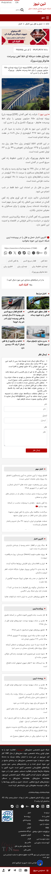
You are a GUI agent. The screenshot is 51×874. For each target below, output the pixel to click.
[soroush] (28, 253)
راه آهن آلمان (13, 260)
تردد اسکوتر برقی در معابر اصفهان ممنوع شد (27, 736)
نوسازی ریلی (22, 266)
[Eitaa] (27, 806)
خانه (47, 23)
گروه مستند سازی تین (41, 842)
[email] (32, 806)
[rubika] (33, 253)
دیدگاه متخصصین (24, 831)
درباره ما (46, 813)
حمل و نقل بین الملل (33, 23)
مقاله (29, 824)
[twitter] (14, 253)
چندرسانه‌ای (27, 820)
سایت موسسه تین (43, 839)
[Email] (25, 871)
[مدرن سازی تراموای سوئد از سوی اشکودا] (38, 332)
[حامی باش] (3, 871)
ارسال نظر (36, 450)
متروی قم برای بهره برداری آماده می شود (29, 703)
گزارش (29, 827)
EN (16, 2)
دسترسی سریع (39, 870)
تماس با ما (45, 816)
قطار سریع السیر (29, 260)
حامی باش (27, 850)
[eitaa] (39, 253)
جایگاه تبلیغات (44, 820)
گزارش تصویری (26, 835)
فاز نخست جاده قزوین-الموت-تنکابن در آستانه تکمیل (24, 615)
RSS (47, 828)
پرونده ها (27, 816)
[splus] (17, 806)
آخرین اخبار (38, 538)
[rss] (47, 806)
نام (45, 404)
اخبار (20, 23)
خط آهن (44, 260)
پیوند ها (46, 835)
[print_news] (45, 253)
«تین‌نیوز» (20, 749)
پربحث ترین (38, 678)
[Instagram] (20, 871)
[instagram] (42, 806)
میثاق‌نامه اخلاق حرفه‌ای (41, 831)
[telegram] (19, 253)
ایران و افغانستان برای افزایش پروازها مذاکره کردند (25, 563)
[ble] (24, 253)
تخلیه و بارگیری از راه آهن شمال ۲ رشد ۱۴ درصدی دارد (13, 344)
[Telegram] (14, 871)
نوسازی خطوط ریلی (39, 266)
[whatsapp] (5, 253)
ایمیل (44, 415)
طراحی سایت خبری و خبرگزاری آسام (24, 863)
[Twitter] (9, 871)
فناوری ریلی (8, 266)
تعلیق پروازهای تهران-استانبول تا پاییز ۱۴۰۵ (28, 630)
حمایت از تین (44, 824)
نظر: (45, 427)
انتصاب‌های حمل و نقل (23, 846)
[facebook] (10, 253)
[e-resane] (7, 816)
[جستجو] (22, 9)
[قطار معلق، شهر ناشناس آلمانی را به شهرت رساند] (38, 303)
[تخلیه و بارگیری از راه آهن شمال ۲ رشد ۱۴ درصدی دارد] (13, 332)
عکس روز (28, 842)
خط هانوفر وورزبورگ (39, 272)
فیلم (29, 838)
